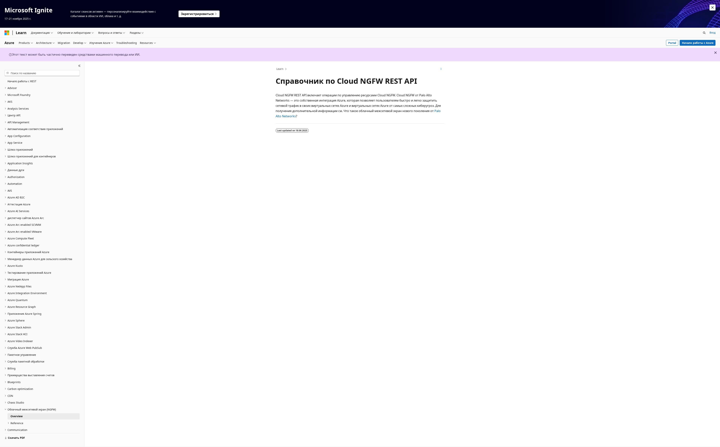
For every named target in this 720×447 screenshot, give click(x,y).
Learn (280, 69)
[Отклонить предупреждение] (713, 7)
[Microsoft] (6, 32)
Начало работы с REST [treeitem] (22, 81)
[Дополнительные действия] (441, 69)
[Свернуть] (79, 66)
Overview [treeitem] (16, 416)
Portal (672, 43)
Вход (713, 32)
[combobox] (42, 73)
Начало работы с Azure (697, 43)
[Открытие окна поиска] (704, 32)
